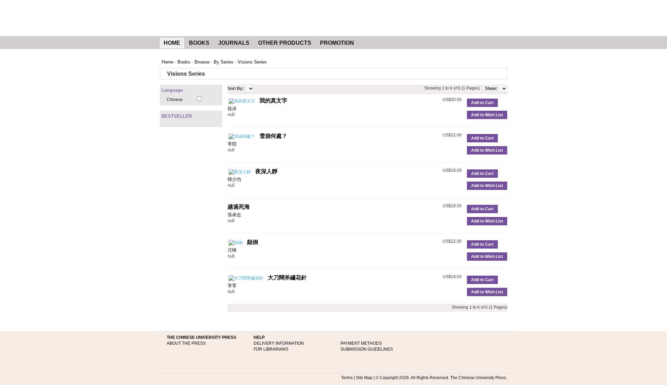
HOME (172, 43)
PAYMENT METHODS (361, 343)
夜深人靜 (266, 171)
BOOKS (199, 43)
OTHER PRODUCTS (284, 43)
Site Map (364, 377)
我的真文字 (273, 100)
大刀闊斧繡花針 (287, 278)
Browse (202, 62)
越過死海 (239, 207)
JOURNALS (233, 43)
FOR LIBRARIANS (271, 349)
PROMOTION (337, 43)
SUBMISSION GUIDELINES (366, 349)
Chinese (175, 99)
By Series (223, 62)
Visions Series (252, 62)
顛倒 (252, 242)
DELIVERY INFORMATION (279, 343)
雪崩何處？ (273, 136)
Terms (347, 377)
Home (167, 62)
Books (184, 62)
